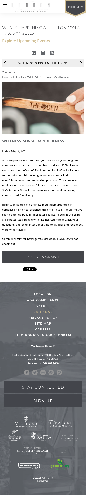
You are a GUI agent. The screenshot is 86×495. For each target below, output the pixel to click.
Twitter (35, 372)
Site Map (43, 323)
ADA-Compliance (43, 300)
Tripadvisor (51, 372)
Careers (43, 329)
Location (43, 294)
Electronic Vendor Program (43, 335)
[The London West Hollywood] (31, 6)
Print (43, 53)
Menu (6, 6)
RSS (52, 53)
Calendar (43, 312)
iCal (34, 53)
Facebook (26, 372)
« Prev (6, 63)
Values (43, 306)
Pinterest (59, 372)
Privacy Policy (43, 318)
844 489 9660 (59, 6)
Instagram (43, 372)
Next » (80, 63)
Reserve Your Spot (43, 256)
